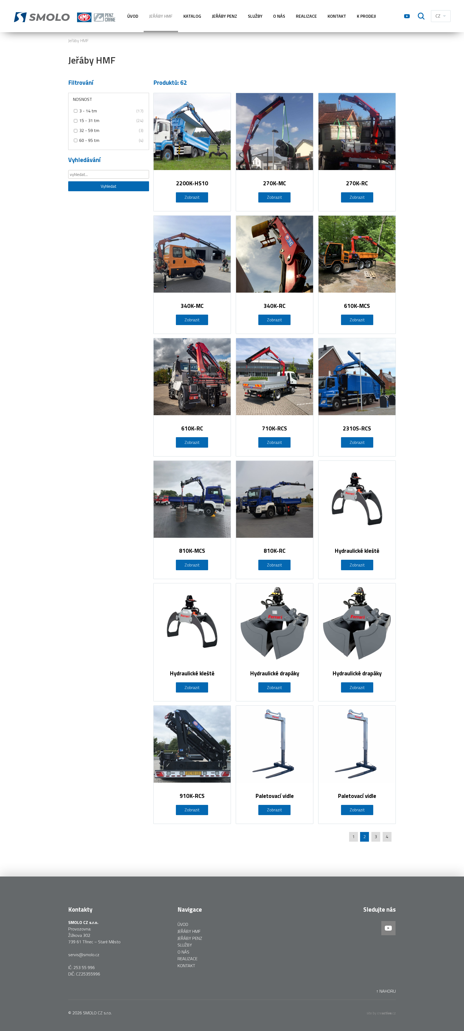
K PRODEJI (366, 16)
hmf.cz (65, 16)
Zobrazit (192, 197)
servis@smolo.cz (83, 954)
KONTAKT (337, 16)
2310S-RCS (357, 428)
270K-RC (357, 183)
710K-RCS (274, 428)
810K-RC (274, 550)
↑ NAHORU (386, 991)
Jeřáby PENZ (224, 16)
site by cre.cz (381, 1013)
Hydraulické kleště (357, 550)
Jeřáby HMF (78, 40)
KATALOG (192, 16)
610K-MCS (357, 305)
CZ (438, 16)
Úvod (132, 16)
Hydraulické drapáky (274, 673)
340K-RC (274, 305)
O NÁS (279, 16)
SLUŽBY (255, 16)
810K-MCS (192, 550)
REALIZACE (306, 16)
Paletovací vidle (274, 795)
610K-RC (192, 428)
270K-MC (274, 183)
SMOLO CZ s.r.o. (97, 1013)
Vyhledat (109, 186)
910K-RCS (192, 795)
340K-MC (192, 305)
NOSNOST (82, 99)
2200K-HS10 (192, 183)
